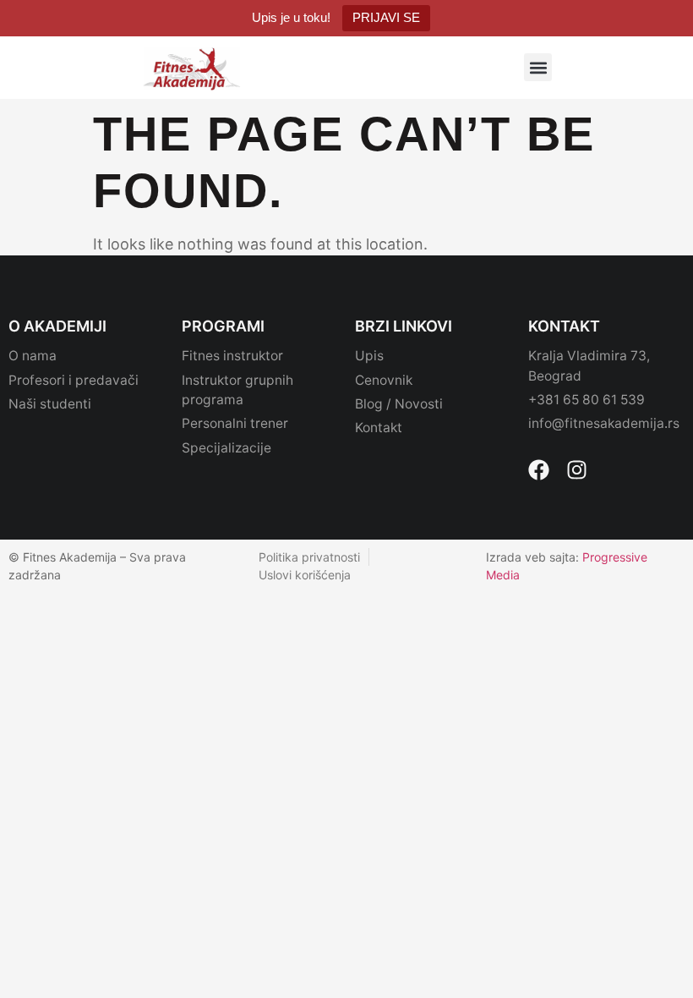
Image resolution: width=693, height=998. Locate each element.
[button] (538, 67)
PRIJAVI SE (386, 17)
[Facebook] (538, 469)
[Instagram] (576, 469)
